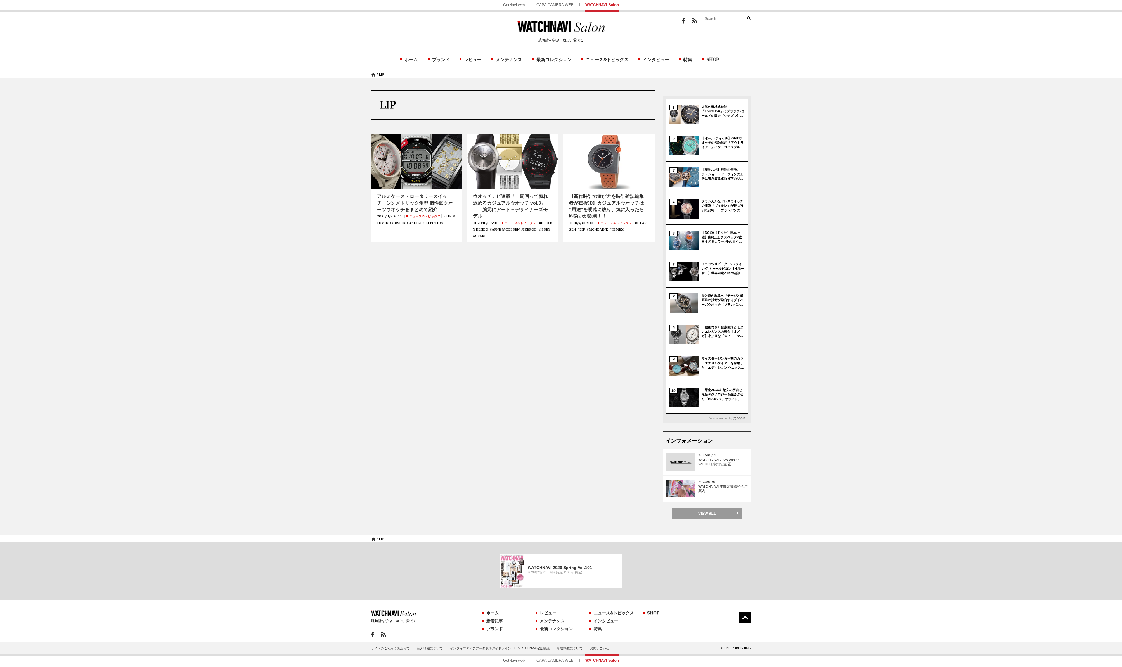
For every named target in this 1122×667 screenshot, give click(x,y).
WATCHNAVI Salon (602, 5)
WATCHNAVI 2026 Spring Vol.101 (560, 567)
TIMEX (618, 229)
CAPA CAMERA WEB (555, 5)
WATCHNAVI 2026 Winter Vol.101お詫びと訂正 (718, 462)
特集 (687, 59)
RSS (694, 20)
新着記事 (494, 620)
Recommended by (720, 418)
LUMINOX (385, 223)
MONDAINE (598, 229)
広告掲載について (570, 648)
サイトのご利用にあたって (390, 648)
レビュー (473, 59)
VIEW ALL (707, 513)
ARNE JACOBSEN (506, 229)
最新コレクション (554, 59)
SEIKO (402, 223)
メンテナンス (509, 59)
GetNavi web (514, 5)
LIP (381, 74)
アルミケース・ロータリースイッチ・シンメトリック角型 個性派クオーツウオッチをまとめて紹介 (415, 203)
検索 (749, 18)
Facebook (683, 21)
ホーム (411, 59)
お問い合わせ (599, 648)
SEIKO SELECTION (427, 223)
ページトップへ (745, 617)
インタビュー (656, 59)
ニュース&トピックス (607, 59)
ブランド (441, 59)
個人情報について (430, 648)
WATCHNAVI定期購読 (534, 648)
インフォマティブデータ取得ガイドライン (480, 648)
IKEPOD (530, 229)
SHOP (713, 59)
